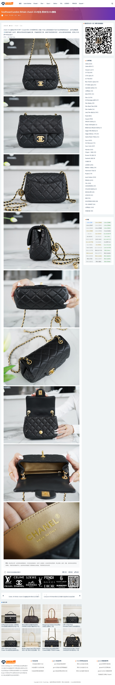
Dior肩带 (107, 242)
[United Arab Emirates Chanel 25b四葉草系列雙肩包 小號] (72, 637)
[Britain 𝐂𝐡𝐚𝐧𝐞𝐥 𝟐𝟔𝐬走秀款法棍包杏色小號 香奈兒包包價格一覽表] (31, 637)
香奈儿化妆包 (107, 253)
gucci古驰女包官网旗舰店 (60, 667)
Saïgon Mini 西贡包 (90, 131)
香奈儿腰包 (98, 262)
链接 (77, 572)
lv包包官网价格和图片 (38, 671)
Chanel (6, 15)
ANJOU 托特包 (89, 121)
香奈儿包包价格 (65, 682)
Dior (86, 97)
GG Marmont (89, 143)
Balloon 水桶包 (89, 167)
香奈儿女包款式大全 (82, 667)
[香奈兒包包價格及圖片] (2, 15)
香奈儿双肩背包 (89, 256)
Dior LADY (107, 239)
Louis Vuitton (27, 3)
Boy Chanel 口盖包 (90, 81)
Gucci (86, 140)
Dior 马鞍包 (89, 245)
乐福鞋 (87, 161)
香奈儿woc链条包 (89, 253)
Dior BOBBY (98, 234)
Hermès (87, 149)
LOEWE (87, 165)
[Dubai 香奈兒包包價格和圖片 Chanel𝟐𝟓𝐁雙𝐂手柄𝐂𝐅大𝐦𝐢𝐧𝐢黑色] (51, 637)
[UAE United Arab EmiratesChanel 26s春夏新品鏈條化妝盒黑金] (72, 613)
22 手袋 (87, 78)
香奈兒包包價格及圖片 (14, 572)
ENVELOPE (88, 192)
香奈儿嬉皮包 (107, 256)
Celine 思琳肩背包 (89, 228)
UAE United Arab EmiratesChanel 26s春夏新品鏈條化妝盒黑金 (72, 626)
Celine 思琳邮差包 (89, 231)
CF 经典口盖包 (89, 85)
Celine (87, 64)
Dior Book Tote (89, 106)
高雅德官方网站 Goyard (104, 674)
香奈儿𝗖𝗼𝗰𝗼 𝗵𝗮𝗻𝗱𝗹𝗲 (107, 262)
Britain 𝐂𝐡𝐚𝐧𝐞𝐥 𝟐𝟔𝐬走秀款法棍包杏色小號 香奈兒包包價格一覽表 (31, 650)
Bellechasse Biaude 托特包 (92, 127)
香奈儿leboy (107, 251)
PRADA (74, 3)
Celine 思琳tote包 (89, 223)
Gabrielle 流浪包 (89, 88)
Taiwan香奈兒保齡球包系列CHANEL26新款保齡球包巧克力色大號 (31, 626)
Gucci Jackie (90, 248)
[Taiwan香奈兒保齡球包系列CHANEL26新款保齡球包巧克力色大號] (31, 613)
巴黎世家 (87, 211)
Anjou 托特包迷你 (90, 124)
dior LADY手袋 (89, 242)
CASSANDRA (89, 186)
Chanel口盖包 (107, 231)
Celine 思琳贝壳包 (107, 228)
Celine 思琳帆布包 (107, 223)
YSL (61, 3)
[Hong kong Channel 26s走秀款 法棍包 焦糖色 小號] (51, 613)
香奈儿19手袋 (89, 251)
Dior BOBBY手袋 (107, 234)
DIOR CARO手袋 (89, 240)
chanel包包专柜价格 (76, 682)
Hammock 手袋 (89, 170)
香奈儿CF (98, 250)
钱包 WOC (88, 94)
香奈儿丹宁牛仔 (98, 253)
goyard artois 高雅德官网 (105, 671)
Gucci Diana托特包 (107, 245)
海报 (71, 572)
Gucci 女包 (88, 146)
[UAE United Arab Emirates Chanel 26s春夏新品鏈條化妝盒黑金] (10, 637)
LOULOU (87, 195)
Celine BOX (88, 66)
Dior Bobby (88, 103)
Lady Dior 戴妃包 (90, 112)
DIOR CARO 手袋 (98, 240)
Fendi (86, 116)
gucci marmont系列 (98, 248)
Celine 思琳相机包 (107, 226)
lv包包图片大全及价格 (38, 667)
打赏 (65, 572)
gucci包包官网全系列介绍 (60, 671)
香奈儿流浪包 (107, 259)
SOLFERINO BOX (90, 201)
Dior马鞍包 (98, 245)
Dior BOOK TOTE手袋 (98, 237)
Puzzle (87, 173)
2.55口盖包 (88, 75)
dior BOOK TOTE (89, 237)
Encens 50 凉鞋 (89, 155)
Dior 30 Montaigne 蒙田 (89, 234)
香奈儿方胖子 (98, 259)
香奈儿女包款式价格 (82, 664)
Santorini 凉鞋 (89, 158)
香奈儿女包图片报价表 (82, 671)
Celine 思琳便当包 (98, 223)
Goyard (87, 119)
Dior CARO (107, 237)
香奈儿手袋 (89, 259)
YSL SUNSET (89, 204)
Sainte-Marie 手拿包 (90, 137)
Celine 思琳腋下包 (98, 228)
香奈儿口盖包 (98, 256)
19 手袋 (87, 72)
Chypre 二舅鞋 (89, 152)
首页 (20, 3)
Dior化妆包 (98, 242)
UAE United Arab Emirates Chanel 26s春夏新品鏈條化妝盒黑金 (10, 650)
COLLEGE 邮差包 (90, 189)
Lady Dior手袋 (107, 248)
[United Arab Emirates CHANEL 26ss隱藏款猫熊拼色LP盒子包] (10, 613)
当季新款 (87, 91)
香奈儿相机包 (89, 262)
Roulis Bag (45, 682)
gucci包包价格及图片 (60, 664)
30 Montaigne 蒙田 (90, 100)
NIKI (86, 198)
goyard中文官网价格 (105, 667)
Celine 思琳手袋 (89, 226)
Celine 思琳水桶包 (98, 226)
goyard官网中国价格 (105, 664)
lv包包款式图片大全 (37, 664)
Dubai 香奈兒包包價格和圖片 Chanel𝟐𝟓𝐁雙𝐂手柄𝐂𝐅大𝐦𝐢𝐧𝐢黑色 (51, 650)
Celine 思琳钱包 (98, 231)
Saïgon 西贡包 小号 (90, 134)
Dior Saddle (88, 109)
